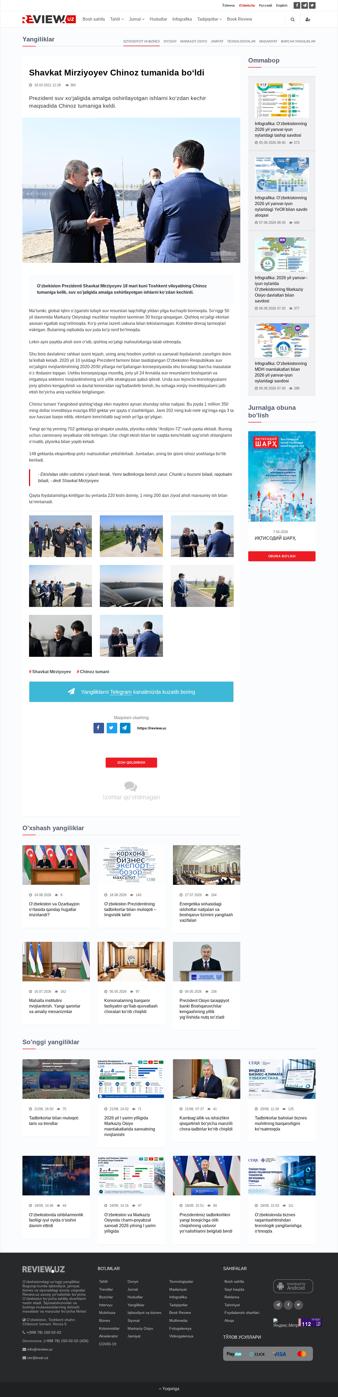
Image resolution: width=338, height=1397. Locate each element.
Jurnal (135, 19)
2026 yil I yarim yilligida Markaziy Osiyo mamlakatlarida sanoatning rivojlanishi (129, 1126)
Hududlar (158, 19)
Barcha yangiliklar (298, 41)
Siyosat (170, 41)
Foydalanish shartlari (241, 1312)
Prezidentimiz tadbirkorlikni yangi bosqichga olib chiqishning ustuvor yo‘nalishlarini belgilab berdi (206, 1223)
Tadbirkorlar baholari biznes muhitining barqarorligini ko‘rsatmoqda (281, 1123)
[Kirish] (308, 19)
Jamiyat (217, 41)
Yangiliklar (136, 1305)
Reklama (231, 1297)
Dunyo (133, 1281)
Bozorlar (106, 1297)
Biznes (104, 1320)
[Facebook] (297, 5)
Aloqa (229, 1320)
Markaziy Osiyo (193, 41)
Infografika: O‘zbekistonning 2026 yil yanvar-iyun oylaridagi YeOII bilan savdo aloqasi (281, 206)
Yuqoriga (170, 1388)
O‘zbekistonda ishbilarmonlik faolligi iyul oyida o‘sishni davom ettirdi (56, 1220)
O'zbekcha (247, 5)
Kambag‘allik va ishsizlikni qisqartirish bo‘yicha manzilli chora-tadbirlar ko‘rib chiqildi (206, 1123)
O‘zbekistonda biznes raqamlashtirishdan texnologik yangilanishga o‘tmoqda (278, 1223)
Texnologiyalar (241, 41)
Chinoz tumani (94, 671)
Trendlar (106, 1289)
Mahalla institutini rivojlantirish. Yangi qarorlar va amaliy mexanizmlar (54, 1006)
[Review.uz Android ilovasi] (293, 1287)
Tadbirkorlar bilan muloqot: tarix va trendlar (54, 1121)
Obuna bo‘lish (282, 556)
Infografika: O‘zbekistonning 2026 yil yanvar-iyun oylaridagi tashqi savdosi (281, 129)
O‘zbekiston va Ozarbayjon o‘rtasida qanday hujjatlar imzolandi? (54, 909)
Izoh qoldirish (131, 762)
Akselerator (108, 1336)
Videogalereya (181, 1336)
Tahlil (115, 19)
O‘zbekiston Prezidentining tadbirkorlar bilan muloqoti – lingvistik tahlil (130, 909)
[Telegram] (304, 5)
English (281, 5)
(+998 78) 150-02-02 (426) (66, 1341)
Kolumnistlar (109, 1328)
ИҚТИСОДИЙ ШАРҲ (275, 538)
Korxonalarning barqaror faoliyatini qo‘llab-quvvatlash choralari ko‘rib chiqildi (131, 1006)
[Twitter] (312, 5)
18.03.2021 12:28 (47, 85)
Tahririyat (232, 1305)
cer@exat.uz (37, 1358)
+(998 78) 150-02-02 (43, 1332)
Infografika (182, 19)
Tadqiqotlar (208, 19)
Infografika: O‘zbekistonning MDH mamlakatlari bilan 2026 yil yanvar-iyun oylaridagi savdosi (281, 372)
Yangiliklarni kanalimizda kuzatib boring (138, 692)
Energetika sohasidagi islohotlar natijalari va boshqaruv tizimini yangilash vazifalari (206, 912)
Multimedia (178, 1320)
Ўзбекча (228, 5)
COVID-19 (107, 1344)
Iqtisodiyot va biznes (141, 41)
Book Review (239, 19)
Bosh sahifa (94, 19)
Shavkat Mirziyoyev (51, 671)
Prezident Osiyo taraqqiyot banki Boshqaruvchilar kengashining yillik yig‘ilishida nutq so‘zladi (204, 1008)
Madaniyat (268, 41)
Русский (265, 5)
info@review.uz (40, 1349)
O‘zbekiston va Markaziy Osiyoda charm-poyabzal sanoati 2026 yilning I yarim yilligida (130, 1223)
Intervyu (105, 1305)
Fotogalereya (180, 1328)
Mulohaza (107, 1312)
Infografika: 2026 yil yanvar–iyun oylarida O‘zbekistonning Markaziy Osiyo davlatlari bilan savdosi (281, 289)
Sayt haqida (234, 1289)
